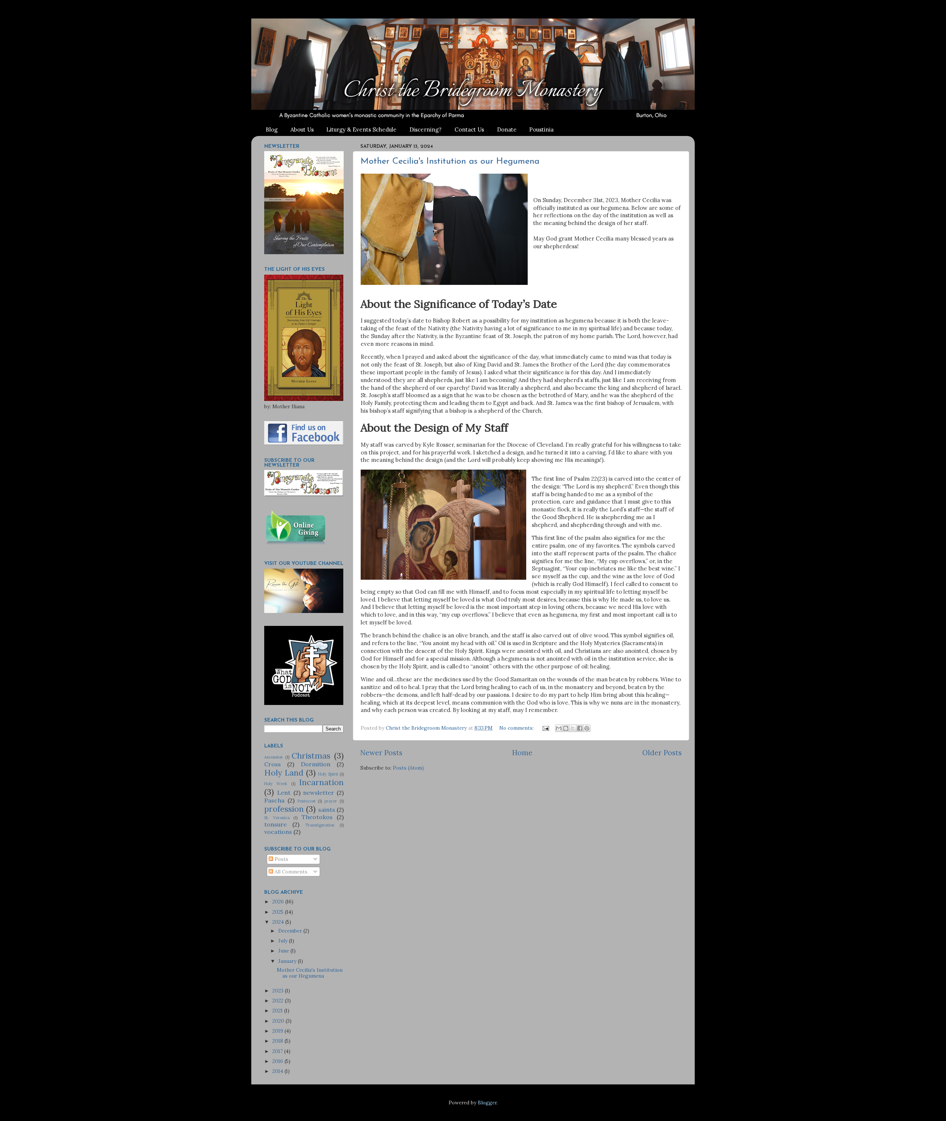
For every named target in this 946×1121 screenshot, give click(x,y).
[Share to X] (572, 728)
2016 (278, 1061)
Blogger (487, 1102)
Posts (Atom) (408, 767)
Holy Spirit (328, 774)
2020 (279, 1021)
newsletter (318, 792)
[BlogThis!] (565, 728)
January (288, 961)
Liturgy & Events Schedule (361, 129)
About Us (302, 129)
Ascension (273, 757)
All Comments (290, 871)
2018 (278, 1040)
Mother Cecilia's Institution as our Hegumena (450, 161)
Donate (507, 129)
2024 (278, 922)
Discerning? (425, 129)
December (290, 930)
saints (326, 809)
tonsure (275, 824)
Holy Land (283, 772)
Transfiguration (319, 825)
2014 (278, 1071)
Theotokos (317, 817)
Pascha (274, 800)
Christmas (311, 755)
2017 (278, 1051)
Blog (272, 129)
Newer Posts (381, 752)
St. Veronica (277, 817)
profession (284, 809)
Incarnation (321, 782)
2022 (278, 1000)
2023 (278, 990)
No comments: (517, 728)
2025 (278, 912)
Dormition (315, 764)
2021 (278, 1010)
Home (522, 752)
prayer (330, 801)
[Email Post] (545, 728)
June (284, 950)
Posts (280, 859)
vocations (278, 831)
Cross (272, 764)
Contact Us (469, 129)
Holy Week (275, 783)
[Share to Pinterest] (587, 728)
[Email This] (558, 728)
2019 (278, 1031)
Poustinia (541, 129)
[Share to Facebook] (579, 728)
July (283, 940)
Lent (283, 792)
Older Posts (662, 752)
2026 (278, 901)
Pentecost (306, 801)
